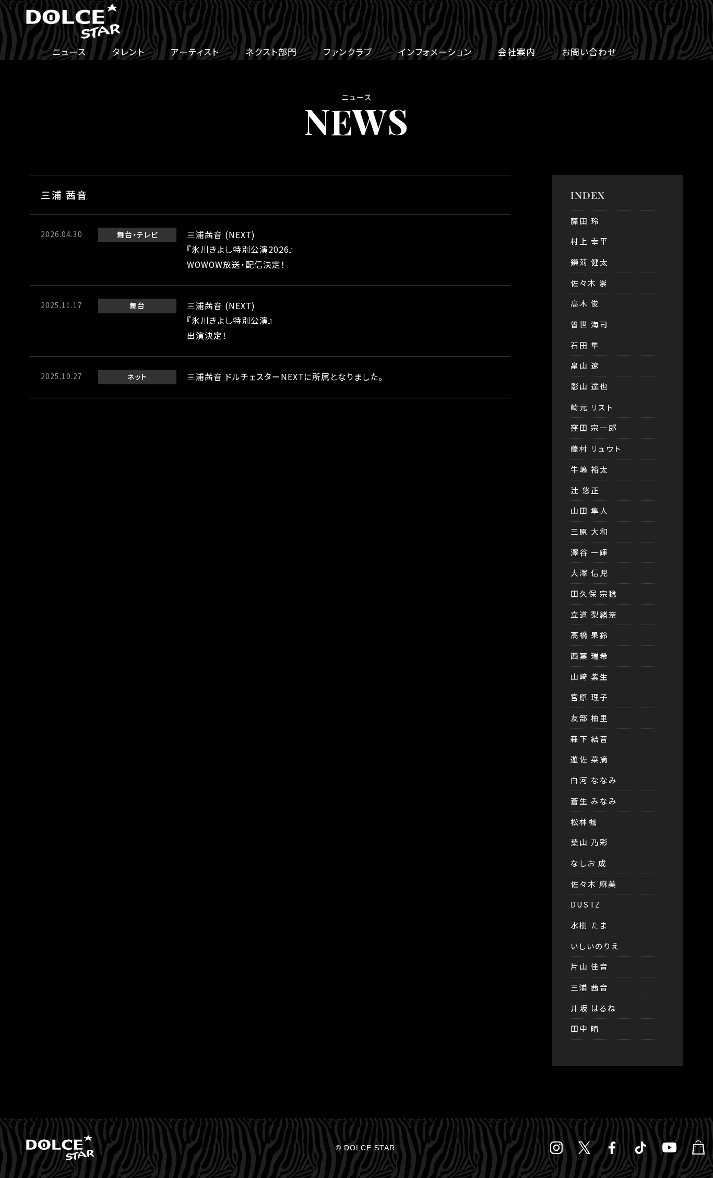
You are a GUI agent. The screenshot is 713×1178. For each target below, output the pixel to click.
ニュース (69, 51)
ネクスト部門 (271, 51)
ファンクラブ (347, 51)
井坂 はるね (593, 1008)
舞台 (125, 234)
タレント (128, 51)
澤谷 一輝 (590, 552)
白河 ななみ (594, 779)
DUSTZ (586, 904)
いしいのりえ (595, 945)
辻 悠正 (585, 490)
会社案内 (517, 51)
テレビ (147, 234)
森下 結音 (590, 738)
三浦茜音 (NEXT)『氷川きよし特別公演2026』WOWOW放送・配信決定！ (240, 249)
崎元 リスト (592, 407)
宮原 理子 (590, 696)
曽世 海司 (590, 324)
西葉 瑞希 (590, 655)
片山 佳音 (590, 966)
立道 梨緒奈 (594, 614)
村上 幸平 (590, 240)
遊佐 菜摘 (590, 758)
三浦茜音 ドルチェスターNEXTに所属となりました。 (285, 377)
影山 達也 (590, 386)
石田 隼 (585, 344)
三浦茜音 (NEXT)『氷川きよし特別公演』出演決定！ (230, 320)
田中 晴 (585, 1028)
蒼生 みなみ (594, 800)
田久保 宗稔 (594, 593)
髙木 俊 (585, 303)
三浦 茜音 (590, 987)
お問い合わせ (589, 51)
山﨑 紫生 (590, 676)
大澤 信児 (590, 572)
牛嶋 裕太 (590, 469)
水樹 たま (589, 925)
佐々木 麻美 (594, 883)
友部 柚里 (590, 717)
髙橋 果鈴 (590, 634)
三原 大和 (590, 531)
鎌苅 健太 (590, 261)
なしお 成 (589, 862)
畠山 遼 (585, 365)
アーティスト (195, 51)
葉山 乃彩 (590, 842)
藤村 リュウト (596, 448)
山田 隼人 (590, 510)
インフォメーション (435, 51)
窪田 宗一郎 (594, 427)
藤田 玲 (585, 220)
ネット (137, 376)
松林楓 (584, 821)
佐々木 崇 (589, 282)
